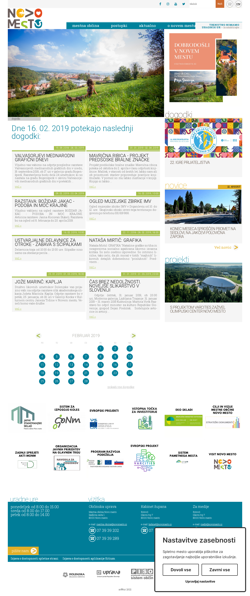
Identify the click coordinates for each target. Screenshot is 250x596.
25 (42, 381)
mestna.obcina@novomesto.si (111, 524)
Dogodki (16, 118)
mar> (133, 336)
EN (238, 4)
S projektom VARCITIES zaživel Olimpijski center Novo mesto (197, 309)
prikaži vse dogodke (121, 387)
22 (100, 373)
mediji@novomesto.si (211, 524)
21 (86, 373)
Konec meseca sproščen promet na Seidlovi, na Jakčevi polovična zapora (203, 232)
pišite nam (20, 550)
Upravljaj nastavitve (200, 581)
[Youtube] (176, 4)
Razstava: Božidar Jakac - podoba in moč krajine (44, 203)
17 (129, 365)
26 (56, 381)
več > (18, 186)
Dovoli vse (181, 569)
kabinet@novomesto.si (160, 524)
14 (86, 365)
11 (42, 365)
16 (115, 365)
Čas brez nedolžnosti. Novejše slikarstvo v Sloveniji (115, 286)
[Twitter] (184, 4)
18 (42, 373)
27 (71, 381)
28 (86, 381)
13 (71, 365)
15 (100, 365)
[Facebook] (160, 4)
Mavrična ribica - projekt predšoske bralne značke (119, 157)
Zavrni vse (219, 569)
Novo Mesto (34, 18)
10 (129, 356)
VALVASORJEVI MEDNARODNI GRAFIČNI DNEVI (45, 157)
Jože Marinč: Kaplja (38, 282)
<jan (39, 336)
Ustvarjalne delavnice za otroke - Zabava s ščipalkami (48, 242)
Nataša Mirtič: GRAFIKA (115, 240)
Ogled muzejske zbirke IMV (120, 201)
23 (115, 373)
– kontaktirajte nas (220, 26)
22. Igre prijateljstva (190, 162)
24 (129, 373)
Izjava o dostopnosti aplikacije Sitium (89, 558)
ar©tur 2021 (125, 589)
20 (71, 373)
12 (56, 365)
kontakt (229, 4)
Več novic (222, 247)
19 (56, 373)
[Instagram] (168, 4)
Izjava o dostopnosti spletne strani (34, 558)
